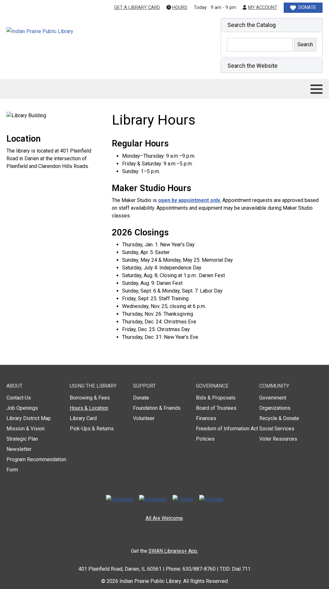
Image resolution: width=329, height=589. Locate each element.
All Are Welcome (164, 518)
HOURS (179, 7)
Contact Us (18, 398)
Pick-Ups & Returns (92, 429)
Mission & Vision (25, 429)
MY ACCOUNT (262, 7)
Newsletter (18, 449)
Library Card (83, 418)
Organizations (274, 408)
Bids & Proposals (216, 398)
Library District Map (28, 418)
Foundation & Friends (157, 408)
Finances (206, 418)
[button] (272, 25)
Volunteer (144, 418)
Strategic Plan (22, 439)
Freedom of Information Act (227, 429)
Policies (205, 439)
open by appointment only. (189, 200)
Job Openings (22, 408)
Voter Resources (278, 439)
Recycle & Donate (279, 418)
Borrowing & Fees (90, 398)
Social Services (276, 429)
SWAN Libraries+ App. (173, 551)
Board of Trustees (216, 408)
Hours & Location (89, 408)
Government (272, 398)
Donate (141, 398)
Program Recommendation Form (36, 464)
